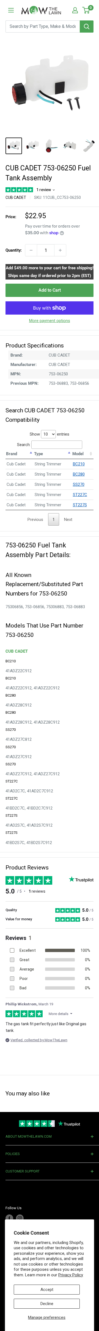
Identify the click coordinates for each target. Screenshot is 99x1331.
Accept (46, 1289)
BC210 (79, 464)
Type (38, 453)
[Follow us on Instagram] (20, 1218)
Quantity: (14, 250)
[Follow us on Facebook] (9, 1218)
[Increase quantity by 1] (60, 250)
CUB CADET (16, 197)
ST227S (80, 504)
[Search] (87, 26)
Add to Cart (49, 290)
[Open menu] (11, 10)
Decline (46, 1303)
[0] (86, 10)
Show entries (49, 434)
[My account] (75, 10)
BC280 (79, 474)
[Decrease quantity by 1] (31, 250)
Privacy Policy (70, 1274)
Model (78, 453)
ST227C (80, 494)
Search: (24, 444)
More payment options (49, 320)
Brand (11, 453)
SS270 (78, 484)
